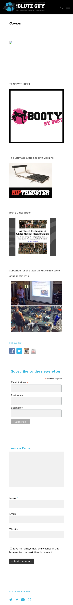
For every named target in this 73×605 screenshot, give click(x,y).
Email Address (19, 382)
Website (13, 529)
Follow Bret (16, 343)
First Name (17, 395)
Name (13, 498)
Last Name (17, 407)
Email (13, 513)
